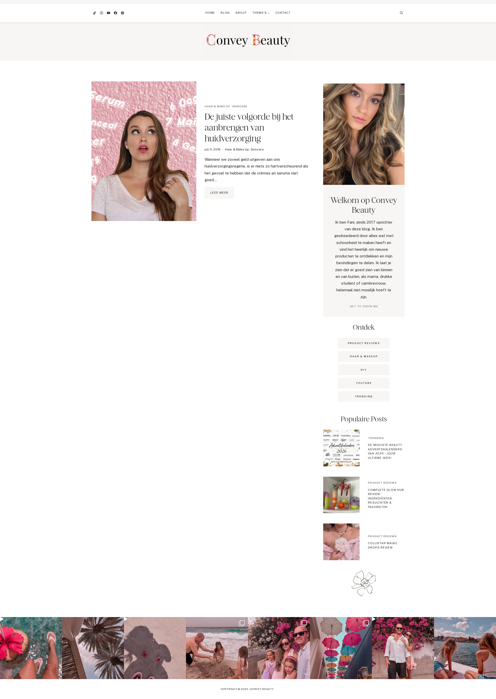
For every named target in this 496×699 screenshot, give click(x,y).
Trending (376, 437)
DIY (364, 369)
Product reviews (382, 482)
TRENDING (364, 396)
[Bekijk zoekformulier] (401, 13)
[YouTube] (108, 13)
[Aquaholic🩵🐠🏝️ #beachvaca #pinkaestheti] (155, 648)
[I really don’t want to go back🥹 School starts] (31, 648)
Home (210, 12)
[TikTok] (94, 13)
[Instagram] (101, 13)
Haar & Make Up (217, 106)
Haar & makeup (364, 356)
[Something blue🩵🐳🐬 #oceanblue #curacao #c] (341, 648)
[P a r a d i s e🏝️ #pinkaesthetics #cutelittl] (465, 648)
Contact (283, 12)
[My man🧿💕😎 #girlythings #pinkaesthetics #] (403, 648)
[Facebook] (115, 13)
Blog (225, 12)
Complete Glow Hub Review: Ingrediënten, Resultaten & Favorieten (386, 498)
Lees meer (222, 195)
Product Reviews (364, 343)
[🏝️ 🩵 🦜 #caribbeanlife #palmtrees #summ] (93, 648)
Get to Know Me (364, 306)
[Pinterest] (122, 13)
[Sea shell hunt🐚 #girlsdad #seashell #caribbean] (217, 648)
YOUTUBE (364, 382)
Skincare (239, 106)
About (241, 12)
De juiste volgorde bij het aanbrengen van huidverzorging (249, 127)
